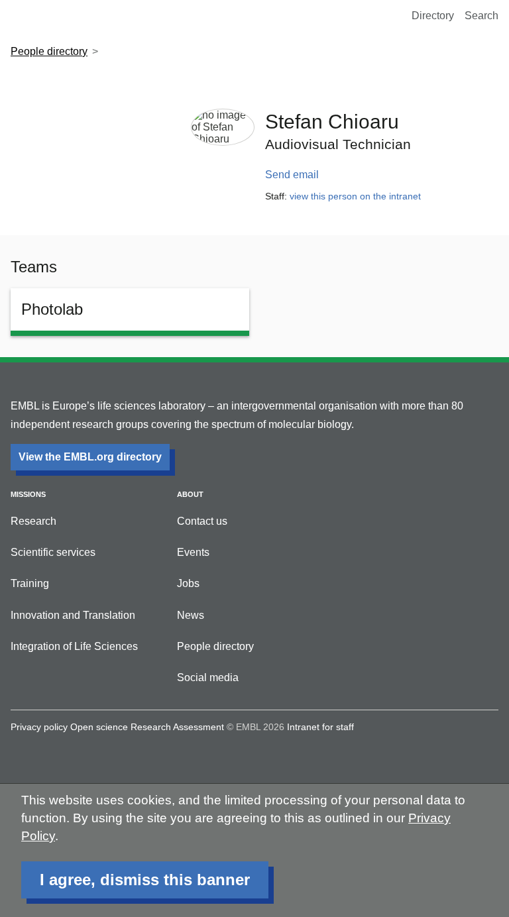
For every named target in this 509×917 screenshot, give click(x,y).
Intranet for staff (320, 727)
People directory (49, 51)
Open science (99, 727)
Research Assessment (177, 727)
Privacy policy (39, 727)
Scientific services (53, 552)
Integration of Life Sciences (74, 646)
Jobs (188, 583)
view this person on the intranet (355, 196)
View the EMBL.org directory (90, 456)
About (190, 494)
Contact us (202, 521)
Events (193, 552)
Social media (208, 677)
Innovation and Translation (73, 615)
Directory (433, 15)
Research (33, 521)
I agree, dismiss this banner (145, 880)
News (190, 615)
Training (30, 583)
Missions (28, 494)
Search (481, 15)
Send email (292, 174)
